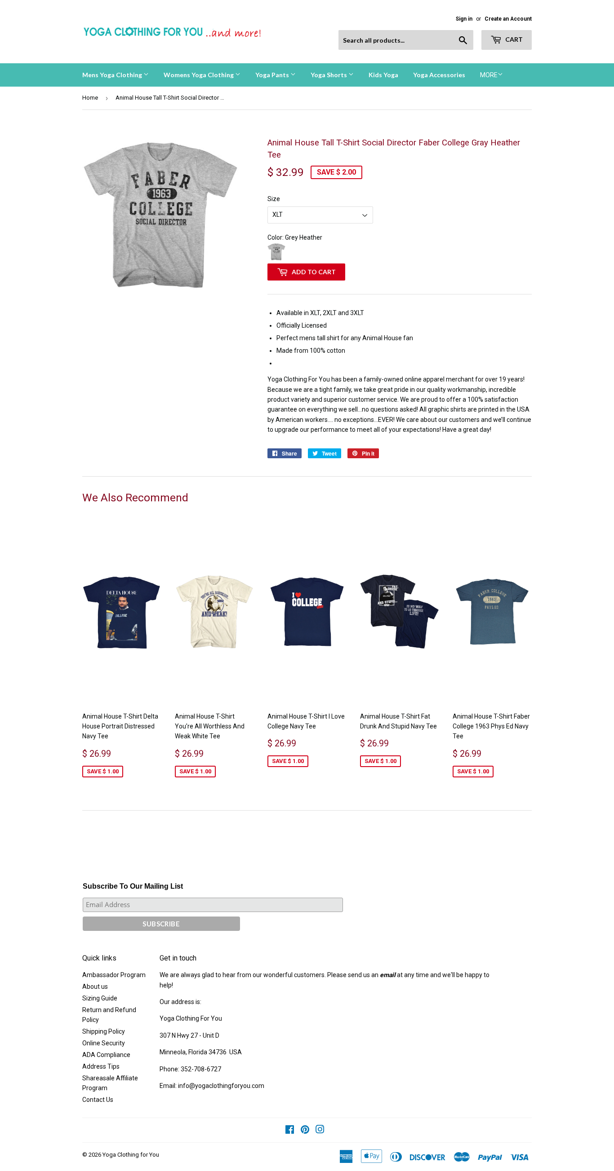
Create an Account (508, 19)
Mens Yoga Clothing (112, 75)
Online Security (103, 1043)
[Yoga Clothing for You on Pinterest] (305, 1130)
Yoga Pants (272, 75)
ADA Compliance (106, 1054)
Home (90, 97)
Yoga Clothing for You (130, 1154)
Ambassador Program (114, 974)
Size (273, 198)
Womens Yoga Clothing (199, 75)
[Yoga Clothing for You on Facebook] (289, 1130)
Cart (513, 39)
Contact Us (97, 1099)
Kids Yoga (383, 75)
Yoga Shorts (329, 75)
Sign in (464, 19)
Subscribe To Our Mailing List (133, 886)
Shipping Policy (103, 1031)
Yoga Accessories (439, 75)
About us (95, 986)
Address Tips (101, 1066)
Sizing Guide (99, 998)
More (489, 75)
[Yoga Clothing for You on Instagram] (320, 1130)
